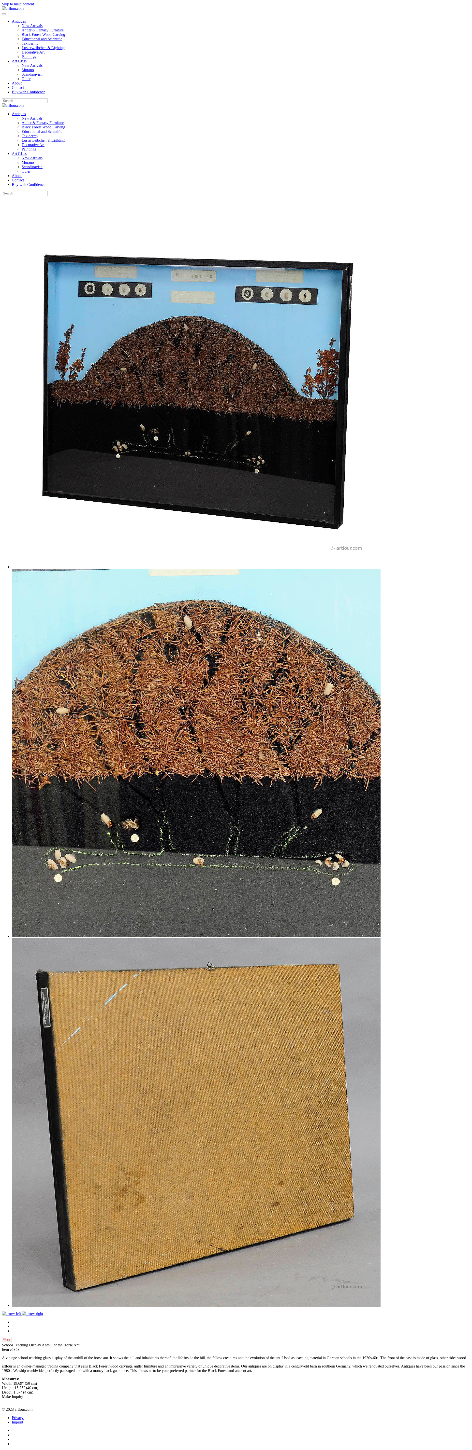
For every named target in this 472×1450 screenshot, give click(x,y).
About (17, 83)
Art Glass (19, 61)
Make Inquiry (12, 1397)
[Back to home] (13, 8)
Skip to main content (18, 4)
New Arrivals (32, 26)
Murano (28, 70)
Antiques (19, 21)
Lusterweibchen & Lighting (43, 48)
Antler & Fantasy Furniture (43, 30)
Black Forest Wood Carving (43, 34)
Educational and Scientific (42, 39)
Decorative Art (33, 52)
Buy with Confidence (28, 92)
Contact (18, 87)
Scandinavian (32, 74)
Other (26, 79)
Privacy (18, 1418)
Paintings (29, 57)
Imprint (17, 1422)
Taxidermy (30, 43)
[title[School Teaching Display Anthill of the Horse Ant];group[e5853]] (196, 567)
